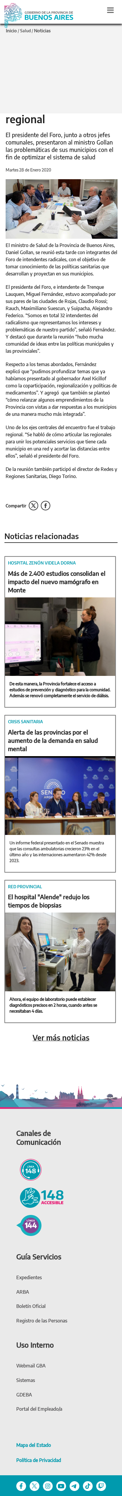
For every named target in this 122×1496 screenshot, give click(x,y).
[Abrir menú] (110, 10)
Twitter (33, 506)
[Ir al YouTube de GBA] (61, 1485)
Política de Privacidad (38, 1460)
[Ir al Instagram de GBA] (48, 1485)
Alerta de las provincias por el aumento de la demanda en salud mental (53, 740)
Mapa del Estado (33, 1445)
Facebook (45, 506)
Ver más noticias (61, 1037)
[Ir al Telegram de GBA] (74, 1485)
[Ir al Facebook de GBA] (21, 1485)
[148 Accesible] (40, 1196)
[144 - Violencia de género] (28, 1224)
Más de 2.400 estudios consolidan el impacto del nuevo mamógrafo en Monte (56, 582)
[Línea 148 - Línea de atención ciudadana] (28, 1169)
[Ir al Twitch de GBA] (101, 1485)
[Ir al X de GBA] (34, 1485)
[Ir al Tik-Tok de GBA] (88, 1485)
